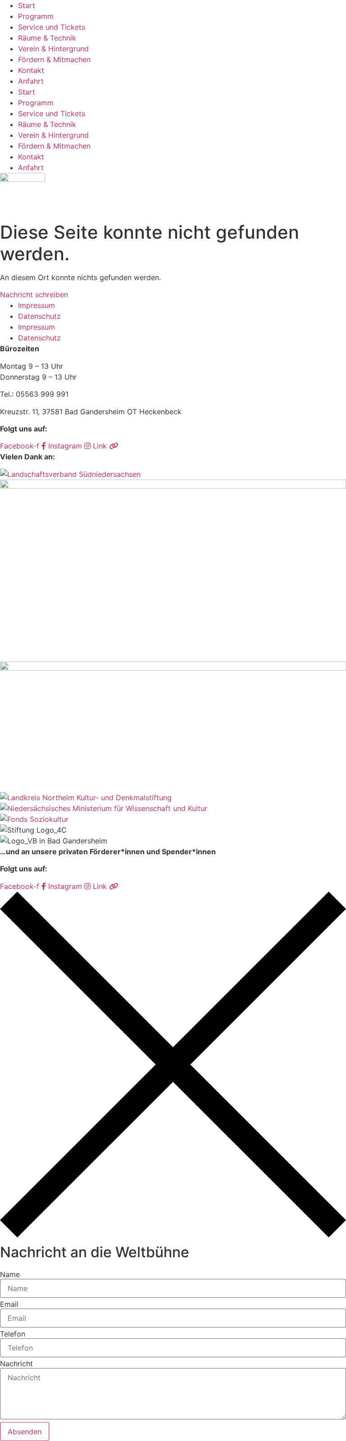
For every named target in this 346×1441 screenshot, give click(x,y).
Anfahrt (31, 81)
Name (10, 1274)
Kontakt (31, 70)
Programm (36, 16)
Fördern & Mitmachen (54, 59)
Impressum (36, 305)
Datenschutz (39, 316)
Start (26, 5)
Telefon (12, 1333)
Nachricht (16, 1363)
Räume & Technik (47, 37)
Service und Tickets (51, 27)
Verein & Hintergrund (53, 48)
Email (9, 1304)
